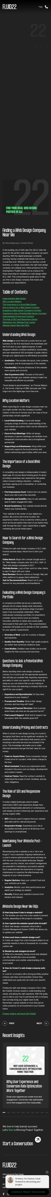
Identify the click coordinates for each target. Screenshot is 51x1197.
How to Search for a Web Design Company (21, 307)
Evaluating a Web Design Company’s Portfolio (22, 310)
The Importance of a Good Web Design (19, 304)
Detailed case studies (26, 649)
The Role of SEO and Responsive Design (20, 319)
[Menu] (40, 6)
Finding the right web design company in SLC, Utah (24, 548)
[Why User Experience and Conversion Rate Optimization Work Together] (26, 1060)
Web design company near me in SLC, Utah (24, 562)
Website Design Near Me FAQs (16, 325)
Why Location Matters (12, 301)
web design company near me (34, 407)
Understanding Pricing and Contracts (18, 316)
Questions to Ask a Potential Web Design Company (25, 313)
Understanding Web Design (14, 298)
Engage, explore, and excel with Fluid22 (19, 1014)
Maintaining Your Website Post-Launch (19, 322)
